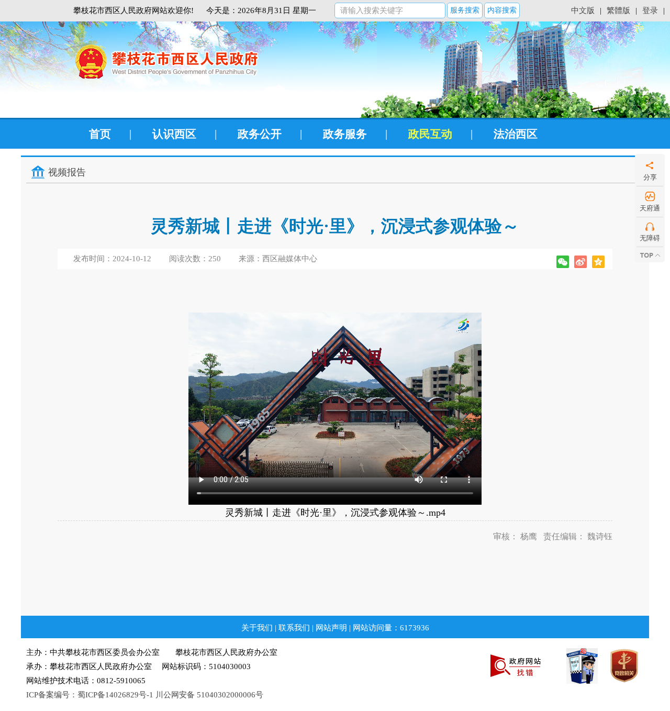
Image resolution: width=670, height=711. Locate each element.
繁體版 (618, 10)
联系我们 (294, 628)
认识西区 (174, 134)
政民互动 (430, 134)
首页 (100, 134)
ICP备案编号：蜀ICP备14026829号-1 (89, 695)
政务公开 (260, 134)
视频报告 (67, 172)
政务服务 (345, 134)
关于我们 (257, 628)
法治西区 (516, 134)
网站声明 (331, 628)
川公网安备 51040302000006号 (209, 695)
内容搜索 (502, 10)
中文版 (583, 10)
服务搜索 (464, 10)
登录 (650, 10)
